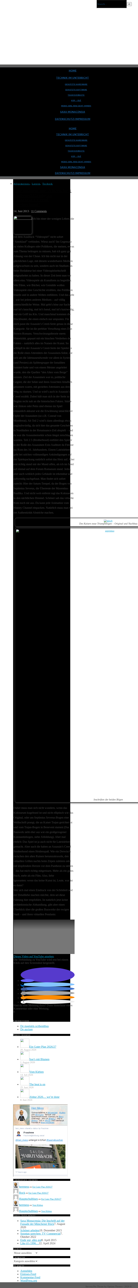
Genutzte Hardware (76, 84)
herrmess (24, 1186)
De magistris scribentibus (34, 1026)
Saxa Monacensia (72, 112)
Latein (36, 183)
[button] (27, 980)
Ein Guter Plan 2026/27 (42, 1187)
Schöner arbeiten (29, 1230)
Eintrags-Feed (28, 1274)
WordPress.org (28, 1280)
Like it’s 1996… (29, 1243)
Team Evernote (76, 95)
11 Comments (39, 211)
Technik (47, 183)
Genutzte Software (76, 90)
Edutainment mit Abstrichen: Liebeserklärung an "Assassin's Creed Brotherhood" (42, 197)
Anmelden (26, 1270)
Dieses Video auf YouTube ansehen (33, 956)
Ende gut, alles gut (30, 1240)
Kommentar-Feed (30, 1277)
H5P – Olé (76, 100)
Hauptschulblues (28, 1198)
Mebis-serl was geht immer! (76, 106)
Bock (22, 1192)
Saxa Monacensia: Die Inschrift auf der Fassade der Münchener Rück (42, 1222)
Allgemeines (21, 183)
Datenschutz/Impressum (72, 119)
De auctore (26, 1029)
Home (73, 71)
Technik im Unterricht (72, 78)
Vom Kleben (37, 1205)
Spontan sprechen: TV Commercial (40, 1233)
